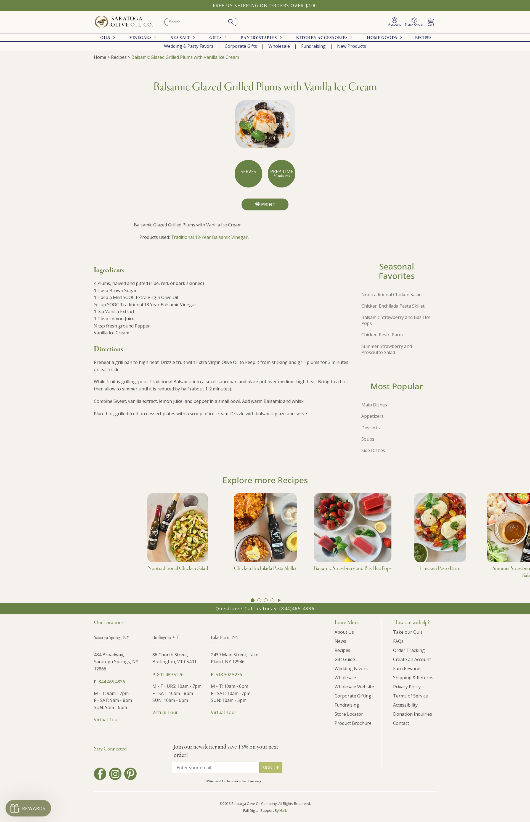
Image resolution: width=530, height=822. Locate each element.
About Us (344, 632)
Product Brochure (353, 723)
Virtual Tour (106, 720)
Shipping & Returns (413, 677)
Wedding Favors (351, 668)
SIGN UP (271, 768)
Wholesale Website (354, 686)
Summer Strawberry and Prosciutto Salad (386, 349)
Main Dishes (374, 405)
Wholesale (279, 46)
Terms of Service (410, 696)
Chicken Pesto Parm (382, 335)
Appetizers (372, 416)
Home (100, 57)
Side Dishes (373, 450)
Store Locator (349, 714)
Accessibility (405, 705)
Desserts (370, 428)
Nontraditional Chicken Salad (391, 295)
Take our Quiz (408, 632)
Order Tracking (409, 650)
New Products (351, 46)
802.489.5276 (170, 675)
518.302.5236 (229, 675)
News (340, 641)
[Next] (279, 600)
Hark (283, 810)
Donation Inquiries (412, 714)
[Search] (231, 22)
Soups (367, 439)
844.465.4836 (112, 682)
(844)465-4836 (296, 609)
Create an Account (412, 659)
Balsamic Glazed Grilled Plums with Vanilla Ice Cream (185, 57)
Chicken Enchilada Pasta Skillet (393, 306)
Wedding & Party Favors (188, 46)
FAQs (398, 641)
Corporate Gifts (241, 46)
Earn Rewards (407, 668)
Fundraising (313, 46)
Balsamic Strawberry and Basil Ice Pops (396, 320)
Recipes (423, 38)
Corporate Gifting (353, 696)
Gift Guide (345, 659)
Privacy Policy (407, 686)
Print (268, 205)
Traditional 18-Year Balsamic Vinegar (209, 237)
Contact (401, 723)
